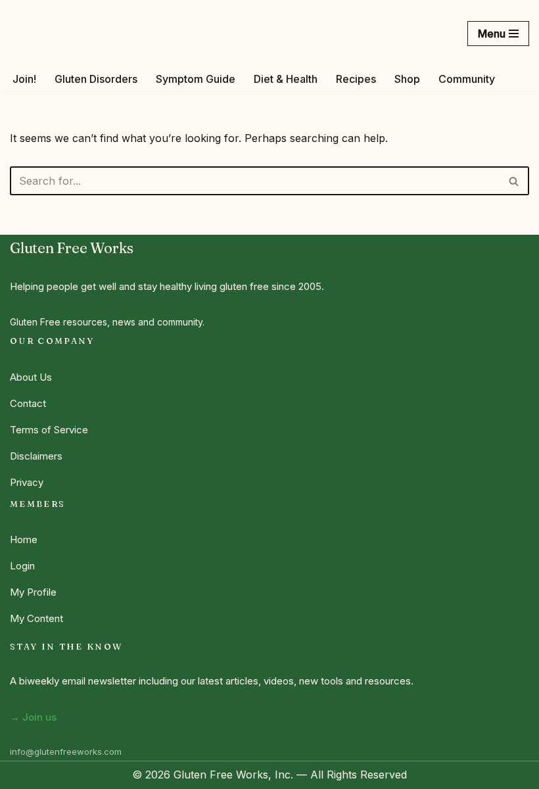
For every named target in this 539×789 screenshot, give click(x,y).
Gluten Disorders (96, 78)
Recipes (356, 78)
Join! (24, 78)
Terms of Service (49, 429)
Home (23, 539)
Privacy (26, 482)
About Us (31, 377)
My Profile (33, 592)
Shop (407, 78)
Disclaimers (36, 456)
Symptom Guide (195, 78)
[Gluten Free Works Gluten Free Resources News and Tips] (71, 34)
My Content (36, 618)
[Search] (514, 180)
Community (466, 78)
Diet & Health (285, 78)
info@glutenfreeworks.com (66, 751)
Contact (28, 403)
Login (22, 566)
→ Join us (33, 717)
